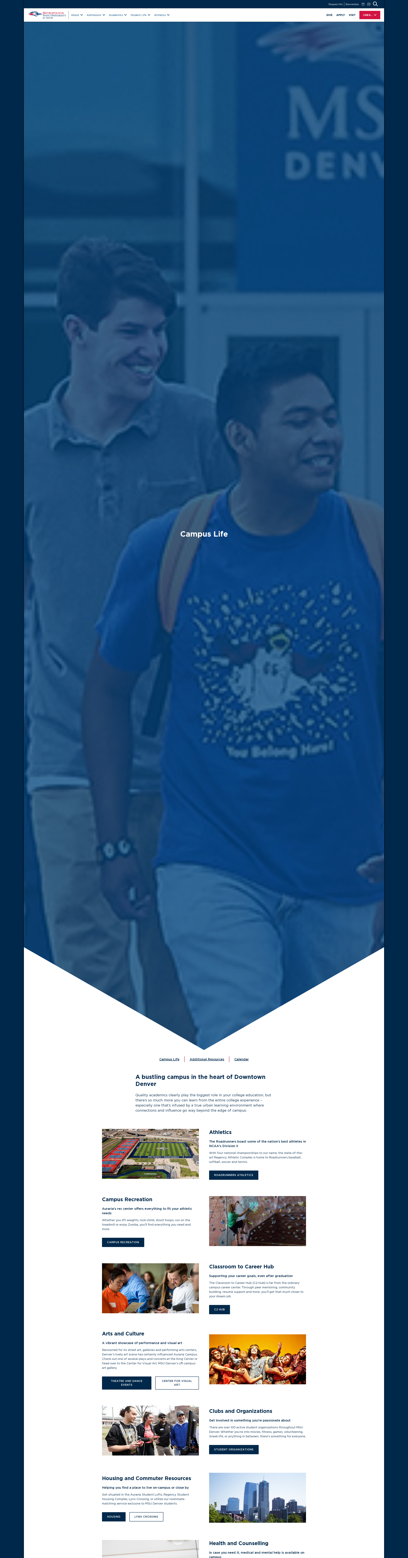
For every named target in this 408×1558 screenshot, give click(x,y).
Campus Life (169, 1059)
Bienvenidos (352, 4)
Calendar (241, 1059)
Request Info (335, 4)
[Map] (368, 4)
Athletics (160, 15)
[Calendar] (363, 4)
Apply (340, 15)
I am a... (368, 15)
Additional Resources (207, 1059)
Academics (116, 15)
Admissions (94, 15)
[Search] (375, 4)
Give (329, 15)
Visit (352, 15)
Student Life (138, 15)
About (75, 15)
